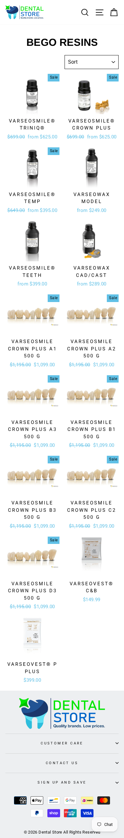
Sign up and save (62, 782)
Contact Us (62, 763)
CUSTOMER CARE (62, 743)
